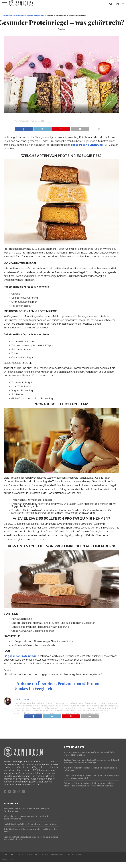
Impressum (7, 855)
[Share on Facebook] (24, 128)
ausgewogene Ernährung (87, 144)
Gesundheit (19, 15)
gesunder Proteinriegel (22, 656)
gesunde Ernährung (36, 15)
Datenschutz (32, 855)
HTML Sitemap (74, 855)
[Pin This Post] (61, 128)
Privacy (19, 855)
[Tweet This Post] (42, 128)
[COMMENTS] (99, 128)
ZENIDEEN (7, 15)
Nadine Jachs (22, 699)
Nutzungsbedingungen (53, 855)
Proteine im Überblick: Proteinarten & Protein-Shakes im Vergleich (59, 686)
